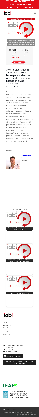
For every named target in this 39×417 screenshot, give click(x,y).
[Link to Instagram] (26, 414)
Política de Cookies (8, 412)
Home (5, 323)
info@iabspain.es (11, 351)
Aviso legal (29, 412)
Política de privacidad (19, 412)
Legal (5, 329)
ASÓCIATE (12, 4)
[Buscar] (31, 13)
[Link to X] (17, 414)
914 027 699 (9, 349)
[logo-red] (8, 13)
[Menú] (35, 13)
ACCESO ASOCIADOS (24, 4)
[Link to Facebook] (29, 414)
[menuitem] (20, 1)
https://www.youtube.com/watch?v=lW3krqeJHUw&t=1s (18, 61)
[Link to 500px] (20, 414)
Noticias (6, 327)
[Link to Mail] (34, 414)
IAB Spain (6, 331)
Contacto (6, 334)
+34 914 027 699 (12, 7)
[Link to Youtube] (31, 414)
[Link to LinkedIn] (23, 414)
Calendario (7, 325)
